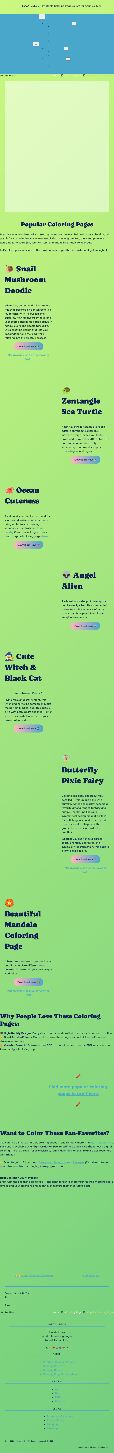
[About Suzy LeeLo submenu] (66, 48)
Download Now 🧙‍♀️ (28, 728)
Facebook (60, 1162)
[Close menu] (42, 16)
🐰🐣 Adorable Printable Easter (34, 1275)
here (45, 536)
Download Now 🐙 (28, 544)
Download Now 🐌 (28, 346)
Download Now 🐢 (85, 459)
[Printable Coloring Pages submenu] (74, 23)
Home (56, 75)
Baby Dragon (91, 1275)
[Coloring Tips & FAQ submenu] (68, 59)
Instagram (45, 1162)
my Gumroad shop (101, 1142)
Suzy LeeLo (31, 5)
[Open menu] (36, 44)
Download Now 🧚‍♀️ (85, 859)
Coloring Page (73, 75)
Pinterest (78, 1162)
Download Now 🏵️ (28, 982)
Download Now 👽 (85, 626)
